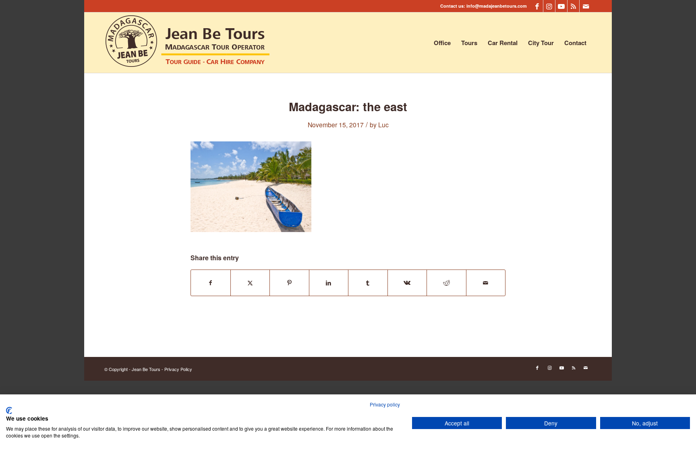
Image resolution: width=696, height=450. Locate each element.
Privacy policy (385, 404)
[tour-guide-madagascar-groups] (187, 42)
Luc (383, 124)
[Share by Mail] (485, 283)
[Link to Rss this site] (573, 6)
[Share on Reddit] (446, 283)
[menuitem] (442, 42)
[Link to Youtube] (561, 6)
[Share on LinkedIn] (328, 283)
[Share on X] (250, 283)
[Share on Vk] (407, 283)
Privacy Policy (178, 369)
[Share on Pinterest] (289, 283)
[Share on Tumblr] (367, 283)
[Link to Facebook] (537, 6)
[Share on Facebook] (210, 283)
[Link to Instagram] (549, 6)
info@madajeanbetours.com (496, 6)
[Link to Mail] (586, 6)
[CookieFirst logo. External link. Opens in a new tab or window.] (9, 410)
